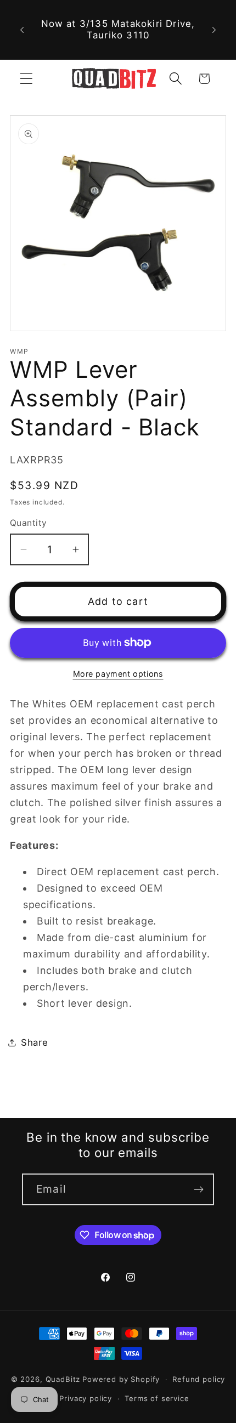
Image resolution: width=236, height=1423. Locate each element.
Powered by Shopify (121, 1379)
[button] (26, 78)
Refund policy (198, 1379)
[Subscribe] (198, 1189)
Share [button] (34, 1042)
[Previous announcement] (22, 30)
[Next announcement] (214, 30)
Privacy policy (85, 1398)
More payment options (118, 673)
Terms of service (157, 1398)
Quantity (28, 523)
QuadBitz (63, 1379)
